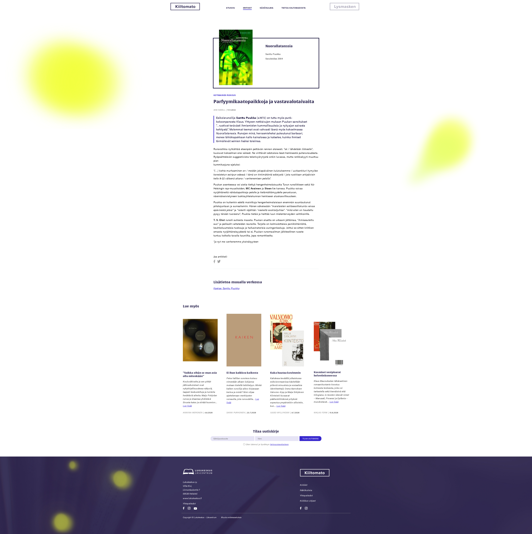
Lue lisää (187, 405)
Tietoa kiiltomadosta (294, 7)
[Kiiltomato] (185, 9)
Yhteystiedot (189, 503)
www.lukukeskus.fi (192, 498)
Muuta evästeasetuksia (231, 517)
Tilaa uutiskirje (310, 438)
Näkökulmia (266, 7)
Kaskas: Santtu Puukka (226, 288)
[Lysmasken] (344, 9)
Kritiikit (247, 7)
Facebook (215, 261)
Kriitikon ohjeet (308, 500)
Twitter (219, 261)
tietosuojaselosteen (279, 444)
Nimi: (260, 434)
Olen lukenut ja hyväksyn (267, 444)
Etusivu (230, 7)
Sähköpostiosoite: (220, 434)
